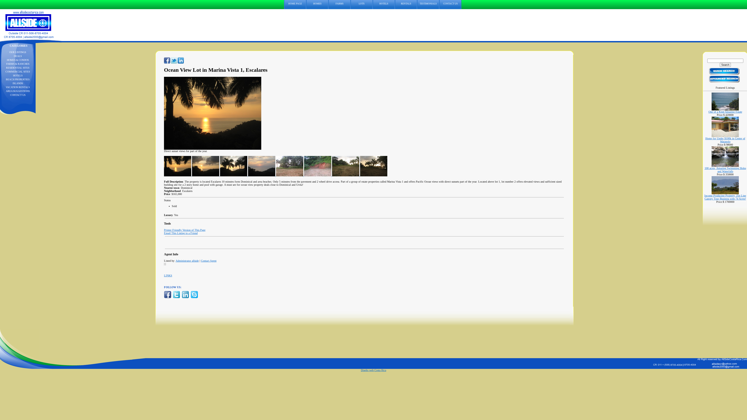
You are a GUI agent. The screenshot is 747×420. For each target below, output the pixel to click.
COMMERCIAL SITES (17, 71)
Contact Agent (209, 260)
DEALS (18, 56)
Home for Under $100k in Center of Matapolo (725, 140)
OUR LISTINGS (17, 52)
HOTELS (383, 3)
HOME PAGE (295, 3)
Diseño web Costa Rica (373, 370)
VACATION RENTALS (18, 87)
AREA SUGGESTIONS (18, 91)
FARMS (340, 3)
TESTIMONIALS (428, 3)
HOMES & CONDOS (18, 60)
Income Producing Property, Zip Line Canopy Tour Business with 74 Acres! (725, 197)
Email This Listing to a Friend (181, 233)
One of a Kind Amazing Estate (725, 111)
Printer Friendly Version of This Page (184, 230)
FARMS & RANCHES (17, 63)
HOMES (317, 3)
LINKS (168, 275)
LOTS (362, 3)
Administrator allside (187, 260)
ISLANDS (18, 83)
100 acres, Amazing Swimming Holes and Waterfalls (725, 170)
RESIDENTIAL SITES (17, 67)
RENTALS (406, 3)
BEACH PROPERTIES (18, 79)
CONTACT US (450, 3)
